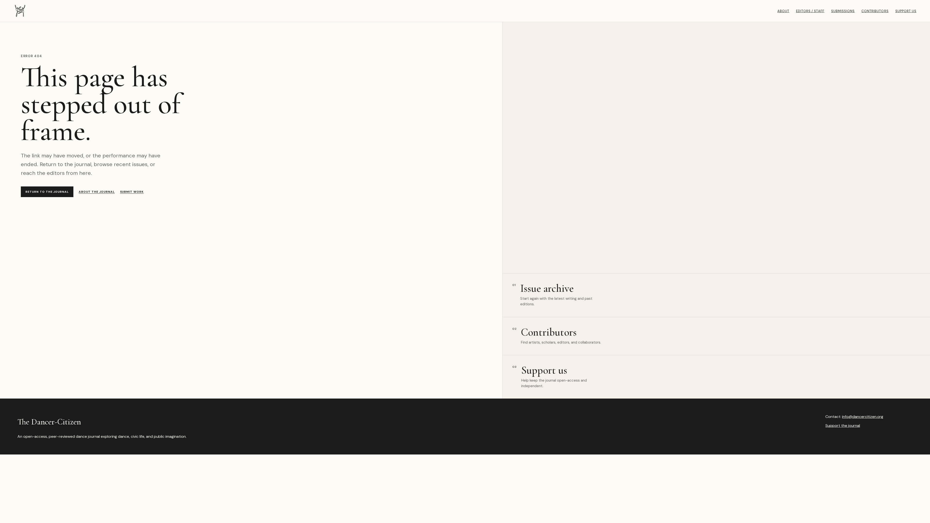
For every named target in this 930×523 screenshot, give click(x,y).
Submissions (843, 11)
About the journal (97, 192)
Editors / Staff (810, 11)
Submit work (132, 192)
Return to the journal (47, 192)
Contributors (874, 11)
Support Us (905, 11)
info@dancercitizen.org (862, 416)
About (783, 11)
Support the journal (842, 425)
